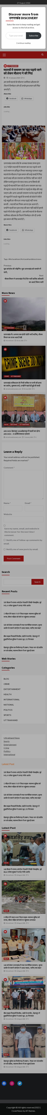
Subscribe (33, 35)
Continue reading (23, 43)
